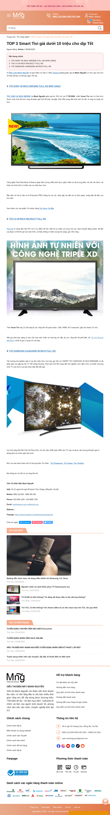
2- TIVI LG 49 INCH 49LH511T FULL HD (26, 63)
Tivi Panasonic (56, 463)
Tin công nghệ (23, 37)
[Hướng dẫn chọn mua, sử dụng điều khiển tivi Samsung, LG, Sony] (55, 555)
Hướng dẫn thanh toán (66, 697)
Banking (84, 772)
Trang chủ (11, 37)
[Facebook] (58, 746)
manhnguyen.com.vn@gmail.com (26, 504)
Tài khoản (94, 15)
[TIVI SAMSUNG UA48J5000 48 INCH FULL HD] (55, 409)
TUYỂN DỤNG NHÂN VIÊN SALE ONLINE (25, 638)
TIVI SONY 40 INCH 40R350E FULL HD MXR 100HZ (35, 86)
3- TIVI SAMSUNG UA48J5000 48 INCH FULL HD (30, 66)
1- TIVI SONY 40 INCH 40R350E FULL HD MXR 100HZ (32, 61)
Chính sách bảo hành (16, 740)
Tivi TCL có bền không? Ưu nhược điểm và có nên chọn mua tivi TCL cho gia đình (59, 608)
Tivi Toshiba (79, 463)
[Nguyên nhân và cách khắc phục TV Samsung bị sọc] (13, 589)
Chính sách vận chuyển (17, 735)
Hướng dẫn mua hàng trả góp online (71, 702)
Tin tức (68, 807)
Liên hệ (77, 807)
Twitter (49, 522)
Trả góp (76, 772)
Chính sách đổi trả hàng (17, 745)
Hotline (66, 15)
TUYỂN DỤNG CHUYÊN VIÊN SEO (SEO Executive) (29, 629)
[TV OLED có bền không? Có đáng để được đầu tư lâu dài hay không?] (13, 600)
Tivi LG (10, 229)
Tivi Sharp (68, 463)
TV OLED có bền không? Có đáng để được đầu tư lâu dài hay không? (53, 597)
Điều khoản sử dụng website (19, 731)
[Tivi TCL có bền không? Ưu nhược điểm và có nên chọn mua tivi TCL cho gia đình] (13, 610)
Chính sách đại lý (14, 726)
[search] (100, 28)
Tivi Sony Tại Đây (46, 208)
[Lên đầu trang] (105, 794)
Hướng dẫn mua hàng (65, 687)
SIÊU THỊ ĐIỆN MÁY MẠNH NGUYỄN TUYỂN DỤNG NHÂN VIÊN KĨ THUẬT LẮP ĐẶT (44, 647)
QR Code (59, 772)
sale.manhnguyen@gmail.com (75, 738)
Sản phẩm (57, 807)
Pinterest (38, 522)
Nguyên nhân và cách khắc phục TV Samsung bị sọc (45, 587)
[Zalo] (73, 746)
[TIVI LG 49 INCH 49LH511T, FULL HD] (55, 279)
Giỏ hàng (96, 21)
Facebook (26, 522)
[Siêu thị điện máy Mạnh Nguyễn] (55, 5)
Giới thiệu (46, 807)
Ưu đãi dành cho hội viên (67, 682)
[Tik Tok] (78, 746)
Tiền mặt (68, 772)
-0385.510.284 (94, 732)
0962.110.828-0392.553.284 (74, 732)
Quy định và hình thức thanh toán (70, 692)
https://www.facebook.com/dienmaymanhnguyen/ (34, 515)
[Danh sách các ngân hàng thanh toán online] (55, 793)
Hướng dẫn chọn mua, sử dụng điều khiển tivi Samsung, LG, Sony (37, 578)
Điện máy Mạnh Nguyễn (19, 73)
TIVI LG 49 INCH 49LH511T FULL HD (27, 219)
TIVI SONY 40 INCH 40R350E (19, 96)
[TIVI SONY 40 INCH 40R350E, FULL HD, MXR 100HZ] (55, 142)
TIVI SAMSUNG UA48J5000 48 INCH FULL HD (32, 351)
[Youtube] (68, 746)
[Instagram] (63, 746)
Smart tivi (57, 73)
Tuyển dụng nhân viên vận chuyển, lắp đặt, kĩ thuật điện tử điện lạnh (38, 657)
